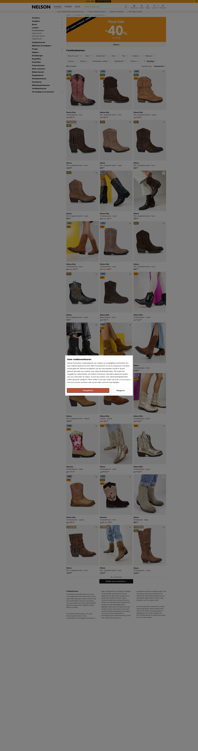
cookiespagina (125, 379)
